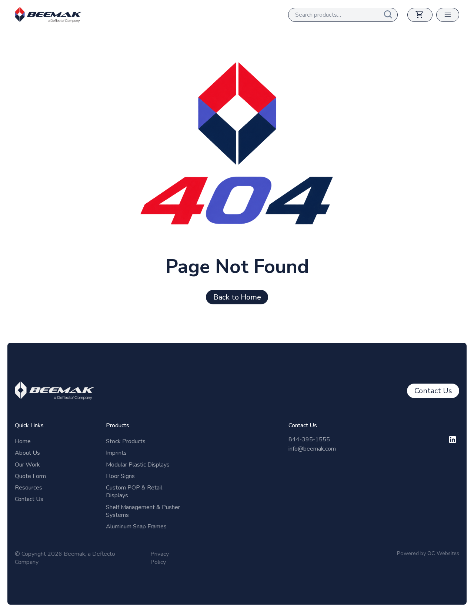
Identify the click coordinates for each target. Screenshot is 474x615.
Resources (28, 488)
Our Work (27, 465)
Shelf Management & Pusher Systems (143, 511)
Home (23, 441)
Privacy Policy (159, 558)
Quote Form (30, 476)
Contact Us (29, 499)
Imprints (116, 453)
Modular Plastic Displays (138, 465)
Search (391, 15)
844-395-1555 (309, 439)
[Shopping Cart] (420, 15)
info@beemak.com (312, 449)
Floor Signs (120, 476)
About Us (27, 453)
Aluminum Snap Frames (136, 526)
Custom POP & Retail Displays (134, 491)
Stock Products (126, 441)
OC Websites (443, 553)
